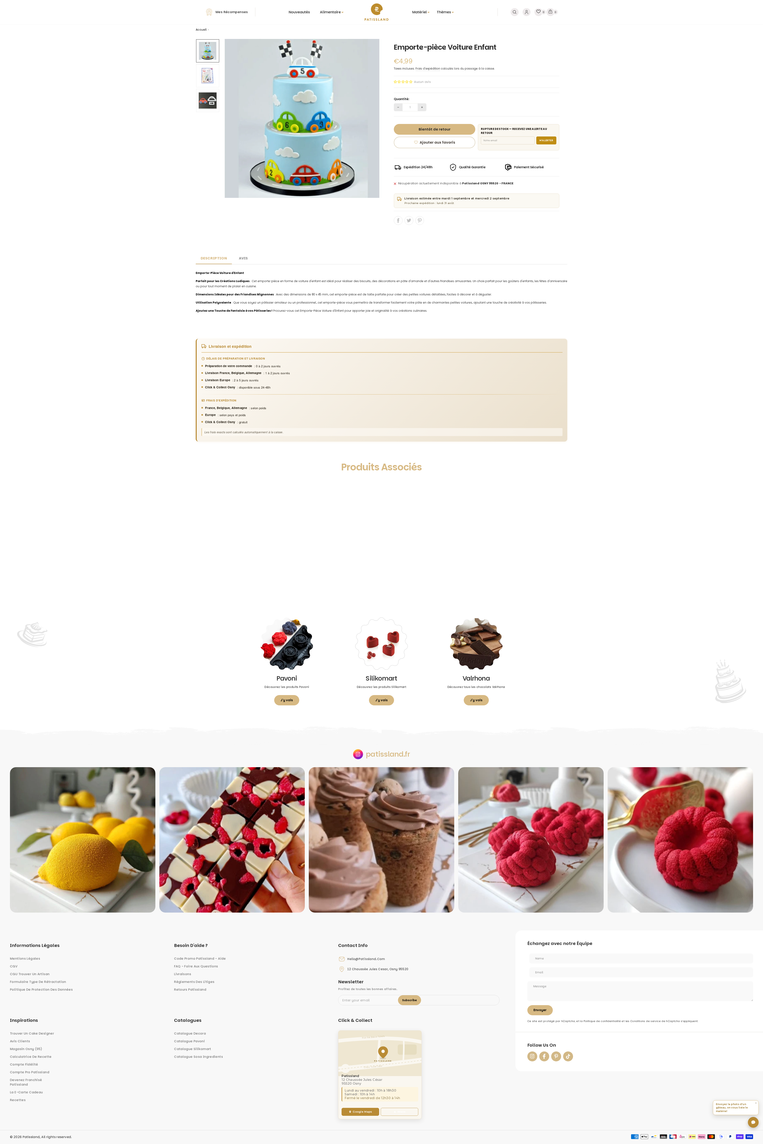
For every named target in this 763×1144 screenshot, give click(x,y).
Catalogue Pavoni (189, 1041)
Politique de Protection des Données (41, 989)
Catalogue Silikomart (192, 1049)
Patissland (31, 1137)
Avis (243, 258)
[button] (403, 82)
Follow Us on (541, 1045)
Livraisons (182, 974)
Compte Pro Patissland (29, 1072)
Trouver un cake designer (32, 1033)
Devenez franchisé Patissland (26, 1082)
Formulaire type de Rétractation (38, 982)
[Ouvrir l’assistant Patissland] (753, 1122)
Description (214, 258)
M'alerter (546, 140)
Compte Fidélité (24, 1064)
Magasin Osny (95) (26, 1049)
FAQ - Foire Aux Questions (196, 966)
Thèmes (444, 12)
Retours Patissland (190, 989)
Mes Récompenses (232, 12)
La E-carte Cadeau (26, 1092)
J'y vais (287, 700)
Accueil (201, 30)
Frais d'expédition (427, 69)
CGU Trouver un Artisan (29, 974)
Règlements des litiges (194, 982)
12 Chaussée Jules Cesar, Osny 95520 (377, 969)
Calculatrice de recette (31, 1056)
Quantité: (401, 99)
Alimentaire (330, 12)
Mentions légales (25, 958)
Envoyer (540, 1010)
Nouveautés (299, 12)
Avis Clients (20, 1041)
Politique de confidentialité (602, 1021)
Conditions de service (645, 1021)
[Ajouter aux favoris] (203, 485)
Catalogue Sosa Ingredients (198, 1056)
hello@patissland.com (366, 959)
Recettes (18, 1100)
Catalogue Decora (190, 1033)
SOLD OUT (242, 593)
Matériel (419, 12)
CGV (13, 966)
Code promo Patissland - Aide (200, 958)
